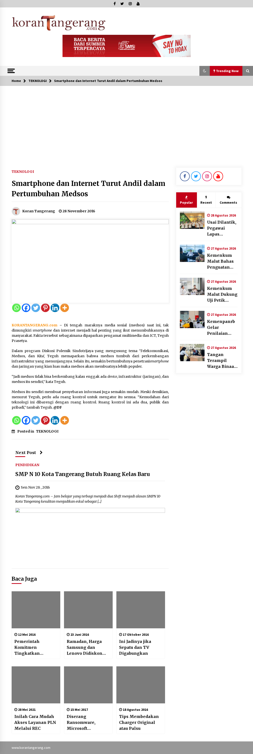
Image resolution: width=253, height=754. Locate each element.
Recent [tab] (206, 202)
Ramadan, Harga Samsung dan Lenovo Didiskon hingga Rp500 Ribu (87, 647)
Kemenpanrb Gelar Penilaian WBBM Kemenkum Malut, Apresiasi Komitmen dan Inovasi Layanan (221, 327)
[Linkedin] (55, 307)
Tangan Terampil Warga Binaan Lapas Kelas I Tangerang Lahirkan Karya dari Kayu (222, 360)
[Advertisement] (126, 123)
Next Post (25, 452)
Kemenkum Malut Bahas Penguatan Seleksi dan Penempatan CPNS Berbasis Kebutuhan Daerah (222, 261)
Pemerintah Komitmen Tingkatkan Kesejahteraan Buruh (29, 647)
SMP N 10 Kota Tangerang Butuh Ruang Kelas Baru (82, 474)
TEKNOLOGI (23, 171)
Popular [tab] (186, 202)
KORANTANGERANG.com (34, 325)
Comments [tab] (228, 202)
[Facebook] (26, 307)
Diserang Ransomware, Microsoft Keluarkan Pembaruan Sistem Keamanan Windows (86, 722)
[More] (64, 307)
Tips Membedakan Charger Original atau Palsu (139, 722)
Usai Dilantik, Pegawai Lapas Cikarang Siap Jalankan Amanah (222, 228)
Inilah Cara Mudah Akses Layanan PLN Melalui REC (35, 722)
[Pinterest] (45, 307)
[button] (204, 71)
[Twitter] (35, 307)
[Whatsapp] (16, 307)
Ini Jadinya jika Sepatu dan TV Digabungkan (135, 647)
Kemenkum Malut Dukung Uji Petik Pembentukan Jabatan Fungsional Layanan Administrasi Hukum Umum (222, 294)
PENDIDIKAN (27, 465)
